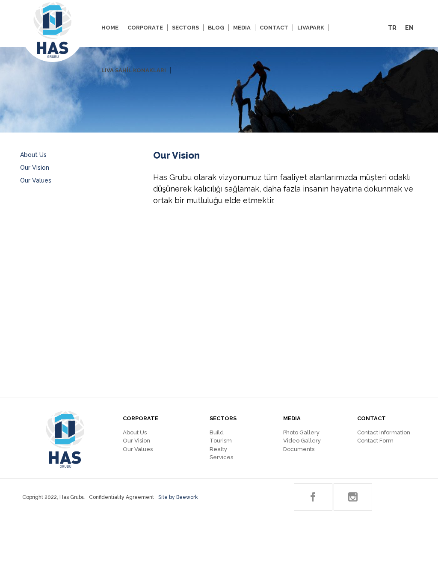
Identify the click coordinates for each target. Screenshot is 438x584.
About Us (33, 154)
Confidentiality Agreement (121, 497)
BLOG (216, 27)
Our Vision (34, 167)
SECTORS (185, 27)
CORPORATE (145, 27)
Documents (298, 449)
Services (221, 457)
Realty (218, 449)
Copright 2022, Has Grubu (53, 497)
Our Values (35, 180)
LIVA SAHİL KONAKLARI (133, 70)
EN (409, 27)
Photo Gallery (301, 432)
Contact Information (383, 432)
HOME (109, 27)
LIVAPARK (310, 27)
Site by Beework (178, 497)
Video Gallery (302, 440)
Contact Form (375, 440)
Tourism (221, 440)
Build (217, 432)
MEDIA (242, 27)
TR (392, 27)
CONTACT (274, 27)
